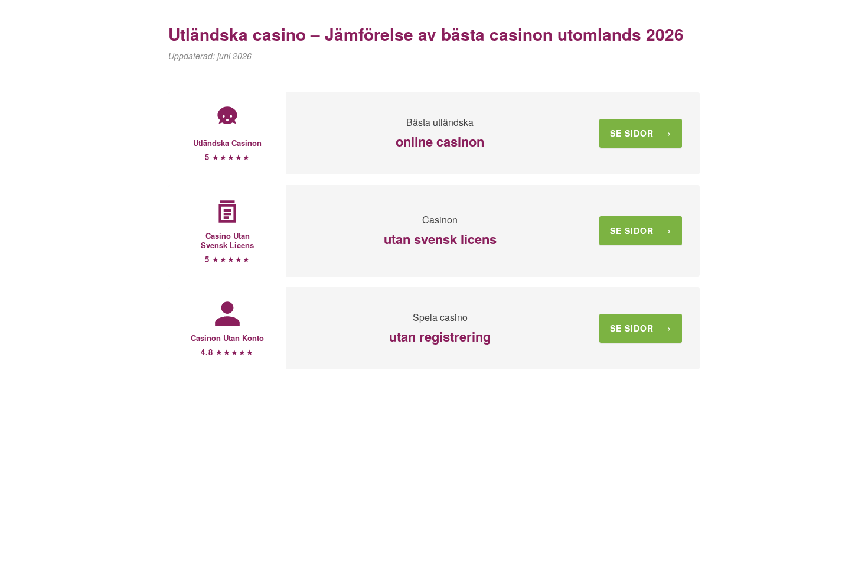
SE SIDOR (640, 133)
